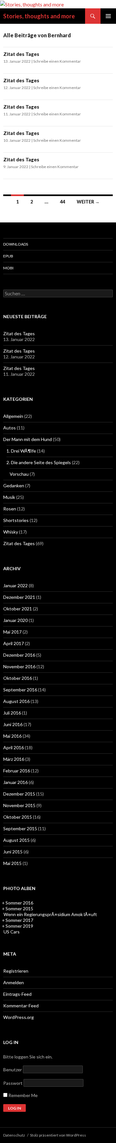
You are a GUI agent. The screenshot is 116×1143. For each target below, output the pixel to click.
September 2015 (20, 828)
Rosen (9, 508)
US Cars (12, 931)
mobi (8, 268)
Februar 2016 (16, 770)
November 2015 (19, 805)
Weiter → (88, 201)
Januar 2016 (15, 782)
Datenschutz (14, 1135)
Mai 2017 (12, 631)
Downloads (15, 244)
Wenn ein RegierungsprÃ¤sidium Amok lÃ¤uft (50, 914)
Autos (9, 427)
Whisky (10, 532)
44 (62, 201)
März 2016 (13, 759)
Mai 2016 (12, 736)
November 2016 (19, 666)
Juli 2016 (12, 713)
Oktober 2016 (17, 678)
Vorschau (19, 474)
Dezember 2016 (19, 655)
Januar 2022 (15, 585)
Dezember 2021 (19, 597)
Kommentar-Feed (21, 1005)
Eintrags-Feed (17, 994)
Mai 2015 (12, 863)
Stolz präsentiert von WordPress (58, 1135)
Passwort (13, 1083)
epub (8, 256)
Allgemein (13, 416)
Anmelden (13, 982)
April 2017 (13, 643)
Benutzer (12, 1069)
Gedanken (13, 485)
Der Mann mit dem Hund (27, 439)
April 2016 (13, 747)
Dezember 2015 (19, 794)
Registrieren (15, 971)
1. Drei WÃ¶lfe (21, 451)
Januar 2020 (15, 620)
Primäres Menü (108, 16)
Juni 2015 (13, 851)
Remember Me (22, 1095)
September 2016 (20, 689)
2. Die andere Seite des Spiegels (38, 462)
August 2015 (16, 840)
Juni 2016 (13, 724)
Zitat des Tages (21, 54)
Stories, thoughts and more (39, 16)
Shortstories (16, 520)
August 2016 (16, 701)
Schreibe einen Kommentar (57, 61)
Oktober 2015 (17, 817)
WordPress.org (18, 1017)
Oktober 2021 (17, 608)
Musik (9, 497)
